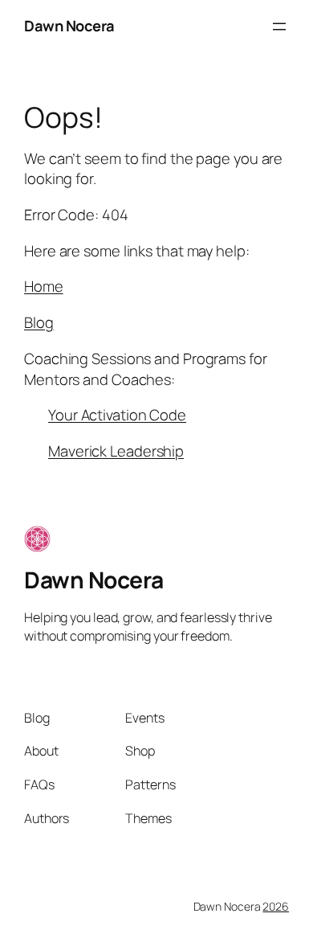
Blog (39, 322)
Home (43, 286)
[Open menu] (279, 26)
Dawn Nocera (69, 25)
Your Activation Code (117, 414)
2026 (275, 906)
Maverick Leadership (116, 451)
